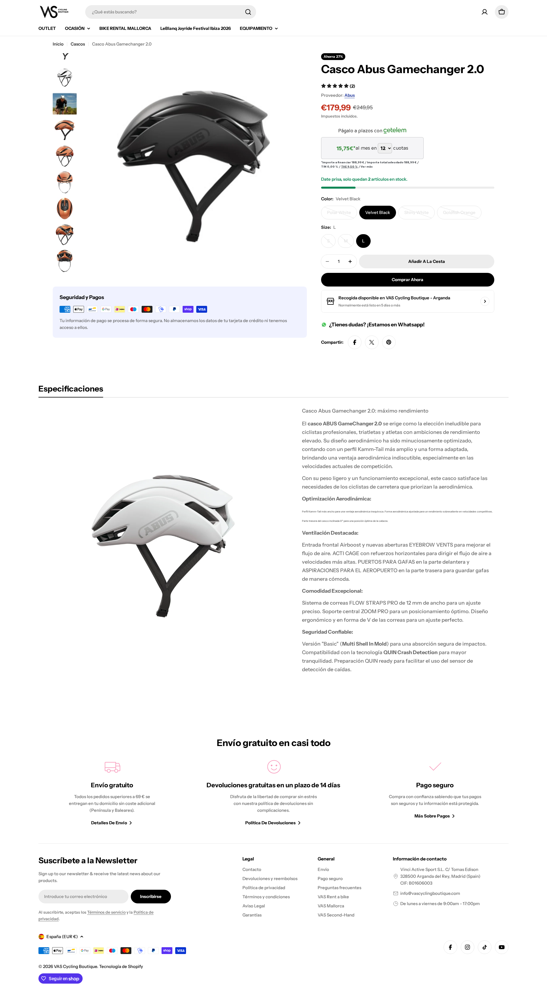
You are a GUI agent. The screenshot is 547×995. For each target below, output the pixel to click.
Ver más (367, 166)
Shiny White (419, 214)
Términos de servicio (106, 912)
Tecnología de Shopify (121, 966)
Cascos (78, 44)
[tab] (70, 390)
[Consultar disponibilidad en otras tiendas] (484, 301)
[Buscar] (248, 12)
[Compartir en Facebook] (355, 342)
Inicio (58, 44)
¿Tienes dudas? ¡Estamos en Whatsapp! (377, 325)
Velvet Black (377, 212)
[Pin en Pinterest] (389, 342)
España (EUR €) (62, 936)
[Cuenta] (484, 12)
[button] (338, 86)
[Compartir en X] (372, 342)
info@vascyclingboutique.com (430, 893)
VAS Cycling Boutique (75, 966)
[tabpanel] (273, 546)
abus (349, 95)
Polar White (342, 214)
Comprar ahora (407, 279)
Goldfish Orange (461, 214)
